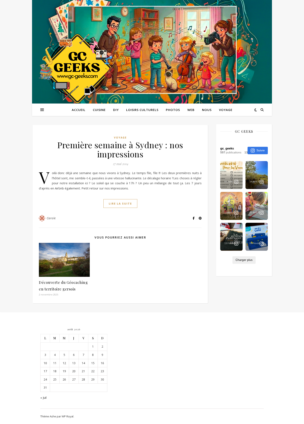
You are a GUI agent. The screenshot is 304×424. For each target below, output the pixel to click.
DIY (116, 110)
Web (191, 110)
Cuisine (99, 110)
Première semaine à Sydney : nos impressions (120, 149)
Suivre (260, 150)
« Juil (43, 397)
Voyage (225, 110)
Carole (51, 218)
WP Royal (67, 416)
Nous (207, 110)
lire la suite (120, 203)
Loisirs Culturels (142, 110)
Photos (173, 110)
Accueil (78, 110)
